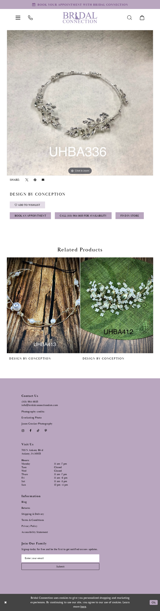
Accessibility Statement (34, 532)
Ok (154, 602)
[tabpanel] (80, 102)
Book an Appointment (30, 215)
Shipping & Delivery (32, 514)
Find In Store (129, 215)
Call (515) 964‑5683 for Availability (83, 215)
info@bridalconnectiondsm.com (39, 405)
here (83, 606)
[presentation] (43, 305)
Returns (25, 508)
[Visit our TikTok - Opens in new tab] (38, 430)
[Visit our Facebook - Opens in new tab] (30, 430)
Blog (24, 502)
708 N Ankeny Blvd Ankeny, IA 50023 (32, 452)
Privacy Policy (29, 526)
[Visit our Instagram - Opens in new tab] (22, 430)
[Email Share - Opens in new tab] (43, 179)
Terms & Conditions (32, 520)
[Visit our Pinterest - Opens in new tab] (46, 430)
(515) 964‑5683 (29, 401)
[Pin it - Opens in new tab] (35, 180)
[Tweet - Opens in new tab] (26, 180)
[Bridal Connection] (80, 18)
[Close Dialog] (5, 602)
